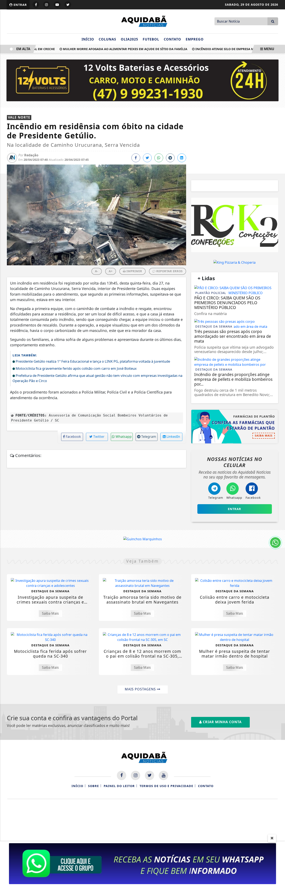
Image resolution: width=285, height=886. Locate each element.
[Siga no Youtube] (57, 4)
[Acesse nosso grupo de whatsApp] (142, 863)
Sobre (93, 786)
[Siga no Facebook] (36, 4)
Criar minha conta (222, 722)
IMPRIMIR (134, 271)
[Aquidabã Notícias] (142, 21)
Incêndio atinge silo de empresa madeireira (223, 49)
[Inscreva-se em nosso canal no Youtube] (163, 775)
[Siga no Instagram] (46, 4)
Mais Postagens (141, 689)
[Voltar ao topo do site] (278, 531)
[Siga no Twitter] (67, 4)
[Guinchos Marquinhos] (142, 539)
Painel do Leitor (119, 786)
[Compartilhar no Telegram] (170, 157)
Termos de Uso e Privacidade (166, 786)
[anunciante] (234, 225)
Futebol (151, 39)
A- (96, 271)
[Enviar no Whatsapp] (158, 157)
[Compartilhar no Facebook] (135, 157)
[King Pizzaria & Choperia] (234, 262)
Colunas (107, 39)
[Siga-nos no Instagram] (135, 775)
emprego (195, 39)
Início (88, 39)
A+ (110, 271)
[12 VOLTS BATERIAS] (142, 80)
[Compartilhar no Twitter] (147, 157)
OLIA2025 (129, 39)
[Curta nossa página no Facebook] (121, 775)
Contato (172, 39)
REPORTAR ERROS (169, 271)
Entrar (20, 5)
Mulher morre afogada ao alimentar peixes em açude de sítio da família (114, 49)
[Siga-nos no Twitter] (149, 775)
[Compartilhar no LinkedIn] (181, 157)
